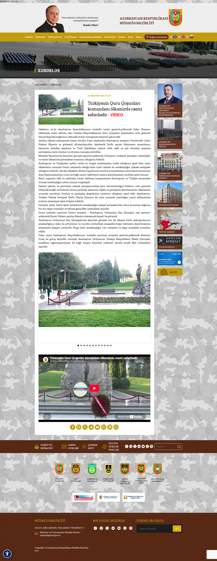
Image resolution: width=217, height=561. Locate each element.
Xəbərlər (29, 36)
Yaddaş (121, 36)
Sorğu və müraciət (158, 37)
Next (146, 297)
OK (177, 528)
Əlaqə (138, 36)
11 (107, 345)
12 (110, 345)
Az (171, 36)
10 (105, 345)
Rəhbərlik (40, 36)
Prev (42, 297)
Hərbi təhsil (109, 36)
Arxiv (130, 36)
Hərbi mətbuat (55, 36)
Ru (187, 36)
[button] (7, 553)
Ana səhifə (41, 84)
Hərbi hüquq (71, 36)
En (179, 36)
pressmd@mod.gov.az (50, 535)
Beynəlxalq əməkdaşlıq (90, 36)
